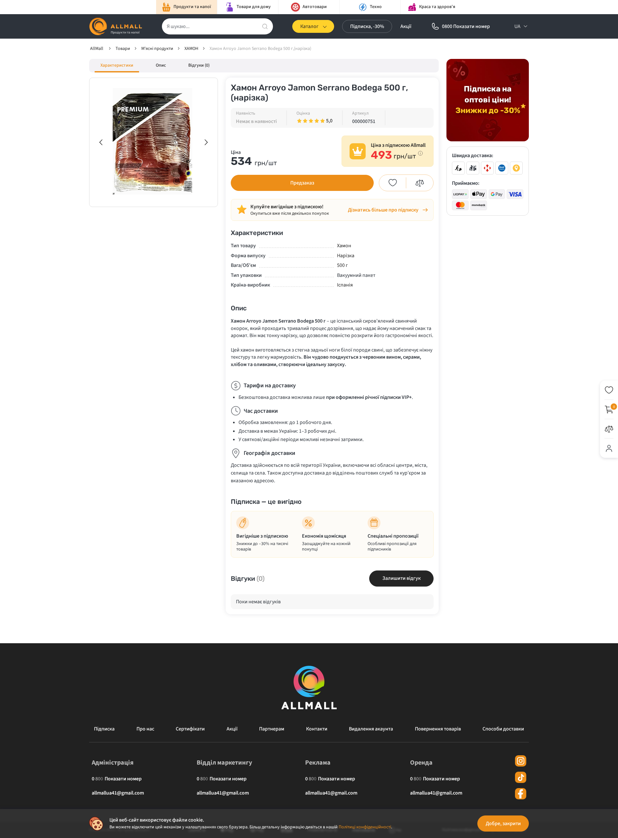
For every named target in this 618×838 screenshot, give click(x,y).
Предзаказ (302, 182)
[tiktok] (520, 777)
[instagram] (520, 761)
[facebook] (520, 793)
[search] (265, 26)
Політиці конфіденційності (365, 827)
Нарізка (345, 255)
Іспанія (345, 284)
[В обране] (392, 183)
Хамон (344, 245)
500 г (342, 265)
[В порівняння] (419, 183)
